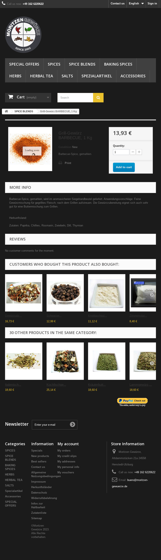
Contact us (118, 3)
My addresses (66, 461)
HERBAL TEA (41, 75)
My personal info (68, 467)
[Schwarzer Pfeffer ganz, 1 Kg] (65, 293)
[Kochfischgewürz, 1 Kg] (65, 361)
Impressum (38, 481)
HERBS (15, 75)
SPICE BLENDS (82, 64)
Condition (64, 147)
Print (68, 163)
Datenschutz (39, 492)
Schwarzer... (54, 315)
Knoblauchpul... (97, 315)
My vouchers (65, 472)
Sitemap (36, 518)
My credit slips (67, 456)
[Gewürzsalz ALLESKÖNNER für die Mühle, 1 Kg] (23, 293)
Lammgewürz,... (141, 384)
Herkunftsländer (41, 487)
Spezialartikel (97, 75)
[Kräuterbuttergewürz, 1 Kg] (106, 361)
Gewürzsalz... (13, 315)
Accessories (133, 75)
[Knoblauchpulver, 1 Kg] (106, 293)
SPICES (54, 64)
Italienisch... (13, 384)
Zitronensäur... (138, 315)
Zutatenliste (38, 512)
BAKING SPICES (118, 64)
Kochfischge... (56, 384)
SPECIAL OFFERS (24, 64)
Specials (36, 450)
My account (68, 443)
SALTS (67, 75)
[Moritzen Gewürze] (28, 34)
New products (40, 456)
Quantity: (119, 145)
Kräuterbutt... (97, 384)
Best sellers (38, 461)
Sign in (152, 3)
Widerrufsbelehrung (44, 498)
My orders (63, 450)
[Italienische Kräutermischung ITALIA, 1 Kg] (23, 361)
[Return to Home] (6, 111)
